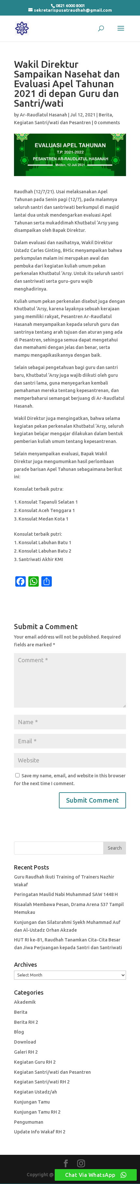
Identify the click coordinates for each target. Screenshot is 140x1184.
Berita (105, 114)
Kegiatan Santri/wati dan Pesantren (52, 122)
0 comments (107, 122)
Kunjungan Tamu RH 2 (37, 1112)
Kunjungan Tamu (32, 1102)
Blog (19, 1032)
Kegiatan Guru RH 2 (35, 1062)
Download (25, 1042)
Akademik (25, 1002)
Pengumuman (28, 1122)
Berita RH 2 (26, 1022)
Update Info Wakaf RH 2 (39, 1131)
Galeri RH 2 (26, 1052)
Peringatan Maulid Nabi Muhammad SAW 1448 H (66, 894)
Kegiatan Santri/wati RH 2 (42, 1081)
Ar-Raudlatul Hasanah (43, 114)
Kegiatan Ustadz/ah (35, 1091)
